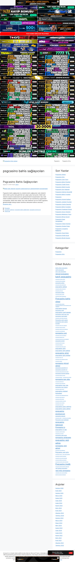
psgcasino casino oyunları (60, 327)
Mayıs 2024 (58, 520)
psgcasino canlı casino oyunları (61, 322)
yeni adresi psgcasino (61, 468)
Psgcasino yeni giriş (62, 452)
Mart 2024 (58, 525)
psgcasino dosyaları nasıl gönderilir (62, 339)
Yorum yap (7, 211)
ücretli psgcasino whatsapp (60, 474)
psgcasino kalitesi (58, 377)
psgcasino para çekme (62, 409)
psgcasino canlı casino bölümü (61, 472)
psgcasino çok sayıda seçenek (61, 458)
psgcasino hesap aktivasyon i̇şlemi (61, 371)
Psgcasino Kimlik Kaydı (62, 235)
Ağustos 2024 (59, 513)
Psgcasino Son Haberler (62, 189)
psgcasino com (61, 333)
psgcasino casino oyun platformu (61, 329)
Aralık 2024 (58, 503)
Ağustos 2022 (59, 543)
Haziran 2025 (59, 493)
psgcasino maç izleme (61, 387)
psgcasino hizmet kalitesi (62, 373)
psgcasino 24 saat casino (60, 279)
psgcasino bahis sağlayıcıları (22, 209)
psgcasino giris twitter (62, 355)
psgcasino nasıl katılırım (60, 397)
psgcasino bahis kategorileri (60, 296)
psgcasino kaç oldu (62, 379)
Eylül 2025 (58, 490)
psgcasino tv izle (61, 430)
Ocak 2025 (58, 500)
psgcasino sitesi (58, 418)
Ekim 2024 (58, 508)
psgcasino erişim (60, 341)
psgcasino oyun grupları (59, 402)
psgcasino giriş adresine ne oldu (61, 359)
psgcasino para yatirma (63, 406)
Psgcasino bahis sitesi (62, 300)
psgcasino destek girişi (59, 337)
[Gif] (37, 77)
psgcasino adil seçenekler (60, 281)
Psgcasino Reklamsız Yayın (63, 214)
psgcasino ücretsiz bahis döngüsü (61, 461)
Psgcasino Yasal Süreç (62, 233)
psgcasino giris (60, 348)
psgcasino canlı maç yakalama (61, 325)
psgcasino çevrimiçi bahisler (60, 456)
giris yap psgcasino (60, 271)
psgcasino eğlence (58, 344)
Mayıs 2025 (58, 495)
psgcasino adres (59, 283)
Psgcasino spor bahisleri (62, 420)
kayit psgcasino (63, 276)
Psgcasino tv (60, 427)
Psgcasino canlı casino (61, 320)
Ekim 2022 (58, 538)
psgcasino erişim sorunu (60, 342)
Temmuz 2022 (59, 545)
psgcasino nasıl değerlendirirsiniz (61, 395)
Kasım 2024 (58, 505)
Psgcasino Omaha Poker (62, 226)
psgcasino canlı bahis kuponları (61, 318)
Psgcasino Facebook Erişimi (63, 209)
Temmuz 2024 (59, 515)
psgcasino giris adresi (62, 350)
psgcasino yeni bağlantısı (60, 450)
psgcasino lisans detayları (60, 383)
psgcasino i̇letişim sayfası (60, 375)
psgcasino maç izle (61, 385)
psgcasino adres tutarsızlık (60, 288)
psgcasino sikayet (60, 416)
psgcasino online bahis (59, 399)
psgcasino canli (59, 310)
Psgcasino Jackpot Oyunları (63, 202)
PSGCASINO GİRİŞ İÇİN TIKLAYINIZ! (37, 34)
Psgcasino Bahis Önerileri (62, 182)
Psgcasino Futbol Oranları (62, 223)
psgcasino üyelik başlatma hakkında (62, 466)
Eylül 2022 (58, 540)
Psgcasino (57, 161)
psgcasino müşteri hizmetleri (61, 392)
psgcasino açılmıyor (9, 209)
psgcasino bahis (59, 292)
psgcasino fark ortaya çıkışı (60, 346)
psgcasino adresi (61, 287)
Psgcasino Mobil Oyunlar (62, 187)
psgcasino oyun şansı (59, 404)
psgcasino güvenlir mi (61, 369)
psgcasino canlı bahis (61, 316)
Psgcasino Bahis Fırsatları (62, 194)
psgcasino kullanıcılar (59, 381)
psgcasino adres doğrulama (60, 284)
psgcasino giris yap (59, 357)
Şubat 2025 (58, 498)
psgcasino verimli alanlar (60, 431)
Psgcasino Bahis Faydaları (63, 207)
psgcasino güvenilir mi (61, 368)
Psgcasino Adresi (60, 174)
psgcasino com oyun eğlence (60, 335)
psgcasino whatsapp (63, 437)
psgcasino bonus (61, 308)
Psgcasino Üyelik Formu (62, 184)
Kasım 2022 (58, 535)
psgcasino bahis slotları (59, 304)
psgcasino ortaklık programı (60, 401)
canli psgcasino (59, 270)
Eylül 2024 (58, 510)
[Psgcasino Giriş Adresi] (10, 161)
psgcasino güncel (58, 361)
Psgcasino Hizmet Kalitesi (63, 199)
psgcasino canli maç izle (62, 314)
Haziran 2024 (59, 518)
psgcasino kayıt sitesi (67, 377)
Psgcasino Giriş (66, 161)
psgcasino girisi (62, 353)
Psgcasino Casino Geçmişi (63, 204)
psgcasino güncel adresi (62, 364)
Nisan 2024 (58, 523)
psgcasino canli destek (63, 312)
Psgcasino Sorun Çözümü (62, 212)
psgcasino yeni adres (62, 441)
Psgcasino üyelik (62, 464)
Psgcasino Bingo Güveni (62, 217)
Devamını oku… (7, 204)
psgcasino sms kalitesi (66, 418)
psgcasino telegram (59, 423)
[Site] (18, 57)
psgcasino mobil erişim (59, 389)
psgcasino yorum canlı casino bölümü (62, 454)
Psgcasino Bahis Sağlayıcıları (20, 181)
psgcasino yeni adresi (61, 447)
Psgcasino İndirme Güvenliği (63, 192)
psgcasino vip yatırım (59, 433)
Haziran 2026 (59, 488)
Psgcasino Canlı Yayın (61, 179)
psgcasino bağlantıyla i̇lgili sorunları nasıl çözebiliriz (63, 306)
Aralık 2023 (58, 533)
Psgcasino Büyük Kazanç (62, 238)
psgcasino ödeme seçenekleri (61, 460)
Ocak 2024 (58, 530)
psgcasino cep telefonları (60, 331)
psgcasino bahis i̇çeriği (59, 294)
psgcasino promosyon (35, 209)
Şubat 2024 (58, 528)
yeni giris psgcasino (62, 470)
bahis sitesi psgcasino (61, 268)
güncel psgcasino (62, 274)
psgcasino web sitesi (61, 435)
